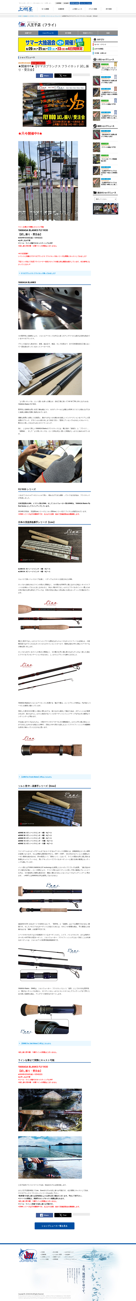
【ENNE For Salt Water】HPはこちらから (36, 1043)
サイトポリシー (69, 1257)
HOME (43, 1252)
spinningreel (62, 1298)
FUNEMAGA (58, 1296)
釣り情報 (55, 1252)
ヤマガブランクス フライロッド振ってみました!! (38, 273)
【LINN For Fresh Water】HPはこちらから (36, 777)
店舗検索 (43, 1254)
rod (58, 1298)
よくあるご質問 (57, 1254)
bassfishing (33, 1298)
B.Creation (29, 1296)
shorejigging (41, 1298)
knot (51, 1298)
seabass (20, 1298)
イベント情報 (44, 1259)
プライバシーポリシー (71, 1259)
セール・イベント (100, 44)
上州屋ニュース (45, 1257)
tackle (55, 1298)
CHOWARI (36, 1296)
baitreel (69, 1298)
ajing (28, 1298)
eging (25, 1298)
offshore (47, 1298)
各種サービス (56, 1257)
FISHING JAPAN (44, 1296)
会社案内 (67, 1254)
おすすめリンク (69, 1252)
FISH (52, 1296)
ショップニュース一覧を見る (55, 1226)
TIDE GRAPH (67, 1296)
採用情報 (55, 1259)
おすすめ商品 (98, 49)
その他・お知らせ (100, 53)
